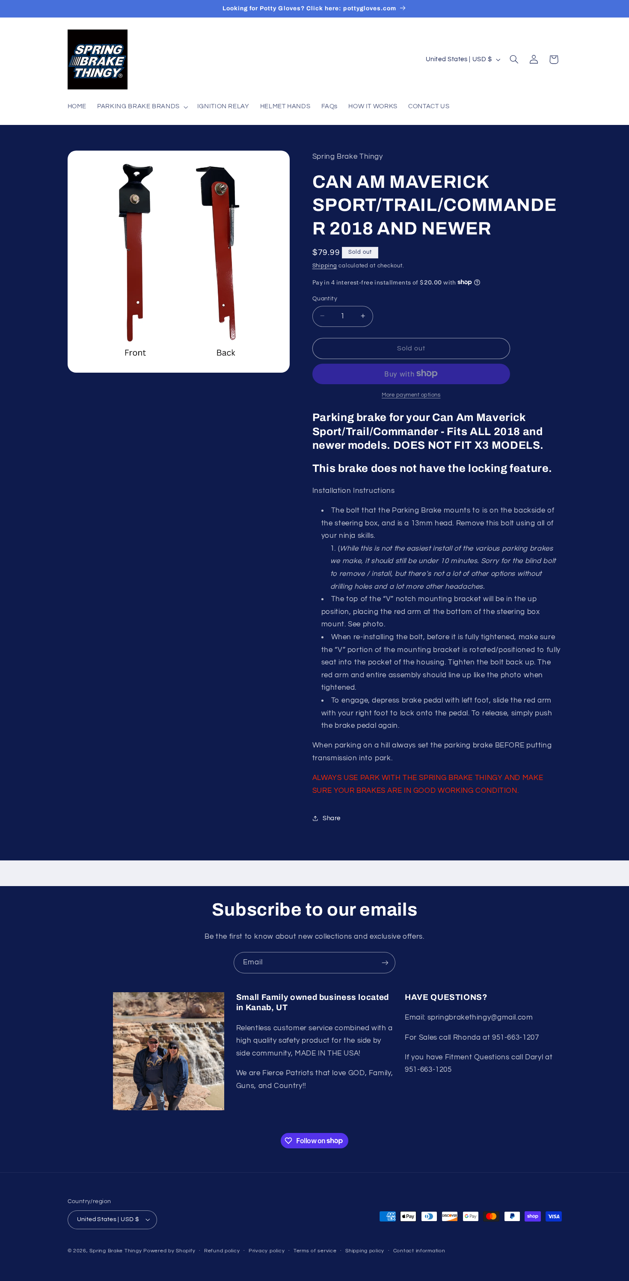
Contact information (419, 1250)
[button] (142, 107)
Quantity (324, 298)
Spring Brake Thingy (115, 1250)
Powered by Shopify (169, 1250)
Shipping (324, 265)
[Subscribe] (385, 962)
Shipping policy (364, 1250)
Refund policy (222, 1250)
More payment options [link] (411, 394)
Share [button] (332, 818)
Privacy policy (267, 1250)
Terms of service (315, 1250)
